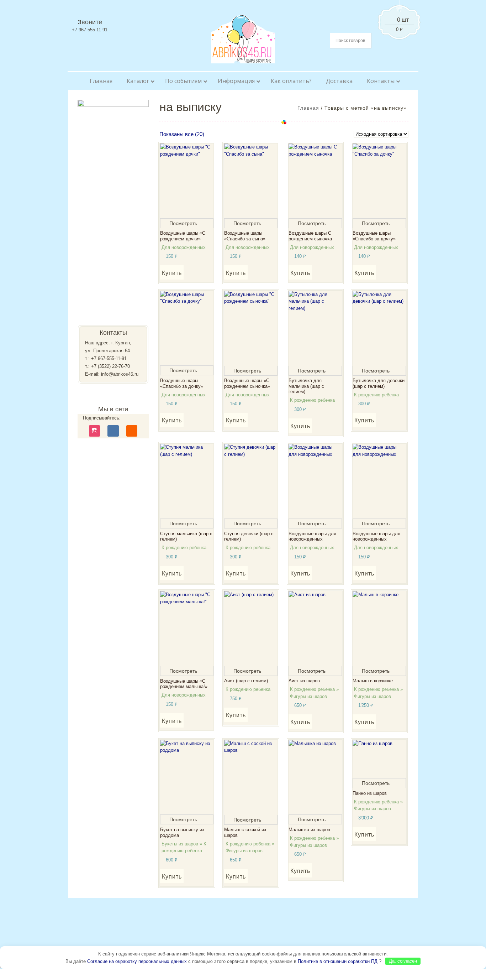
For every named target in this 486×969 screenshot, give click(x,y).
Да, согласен (403, 961)
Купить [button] (172, 273)
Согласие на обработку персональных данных (137, 961)
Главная (308, 108)
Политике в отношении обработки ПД (337, 961)
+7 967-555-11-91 (109, 358)
